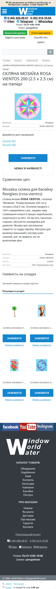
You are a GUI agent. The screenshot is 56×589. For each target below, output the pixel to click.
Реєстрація (19, 583)
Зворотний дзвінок (15, 32)
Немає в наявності (28, 168)
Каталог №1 (9, 141)
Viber (11, 21)
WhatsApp (45, 21)
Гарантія (28, 523)
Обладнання (28, 468)
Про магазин (28, 519)
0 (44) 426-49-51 (17, 18)
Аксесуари (28, 483)
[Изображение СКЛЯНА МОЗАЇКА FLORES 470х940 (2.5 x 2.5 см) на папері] (14, 365)
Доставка (28, 515)
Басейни (28, 491)
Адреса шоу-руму (15, 37)
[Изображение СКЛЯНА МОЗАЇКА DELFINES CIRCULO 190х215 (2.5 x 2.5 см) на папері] (41, 365)
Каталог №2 (9, 144)
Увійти (8, 583)
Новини (28, 508)
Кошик (9, 587)
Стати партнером (40, 32)
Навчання (28, 487)
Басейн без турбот (40, 40)
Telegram (26, 21)
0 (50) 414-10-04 (40, 18)
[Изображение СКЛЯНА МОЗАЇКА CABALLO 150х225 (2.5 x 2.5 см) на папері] (41, 310)
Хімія (28, 476)
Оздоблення (28, 472)
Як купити (28, 512)
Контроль (28, 480)
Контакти (28, 527)
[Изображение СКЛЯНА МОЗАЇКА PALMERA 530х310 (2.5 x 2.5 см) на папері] (14, 310)
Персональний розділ (28, 534)
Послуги (28, 495)
